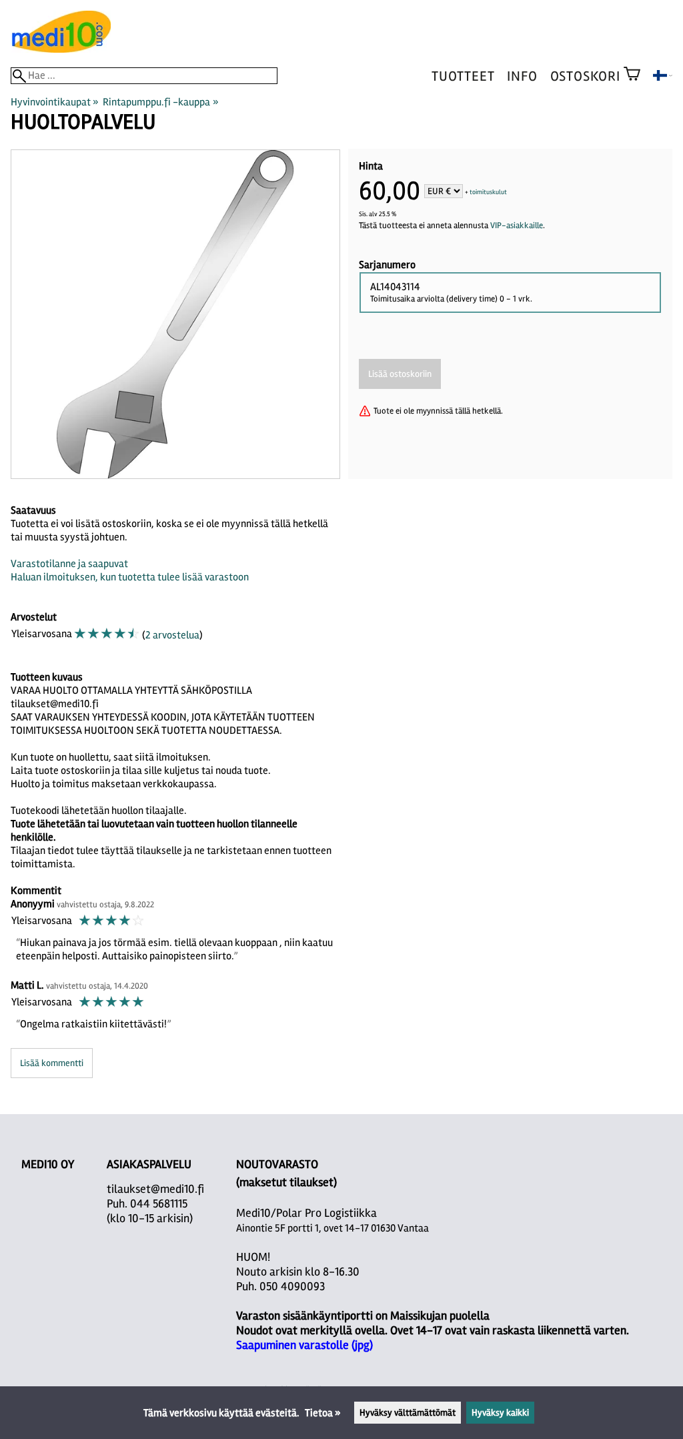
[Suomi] (662, 77)
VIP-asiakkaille (516, 225)
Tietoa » (323, 1413)
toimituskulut (488, 192)
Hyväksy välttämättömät (408, 1412)
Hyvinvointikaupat (55, 102)
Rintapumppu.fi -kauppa (160, 102)
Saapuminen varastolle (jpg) (304, 1345)
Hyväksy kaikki (500, 1412)
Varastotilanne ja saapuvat (69, 563)
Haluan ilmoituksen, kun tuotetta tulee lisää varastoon (130, 577)
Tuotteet (463, 76)
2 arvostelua (172, 635)
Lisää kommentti (51, 1063)
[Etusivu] (61, 49)
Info (522, 76)
